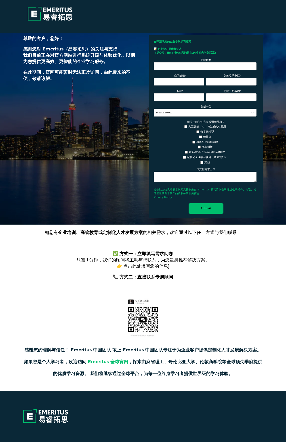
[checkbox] (205, 144)
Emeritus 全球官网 (108, 361)
